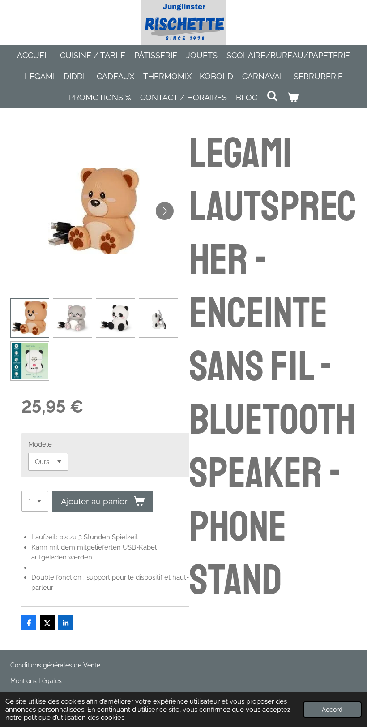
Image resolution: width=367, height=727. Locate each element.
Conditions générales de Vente (55, 665)
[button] (30, 318)
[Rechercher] (272, 96)
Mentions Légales (36, 680)
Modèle (40, 444)
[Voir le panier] (292, 97)
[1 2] (34, 501)
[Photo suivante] (165, 211)
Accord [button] (332, 709)
